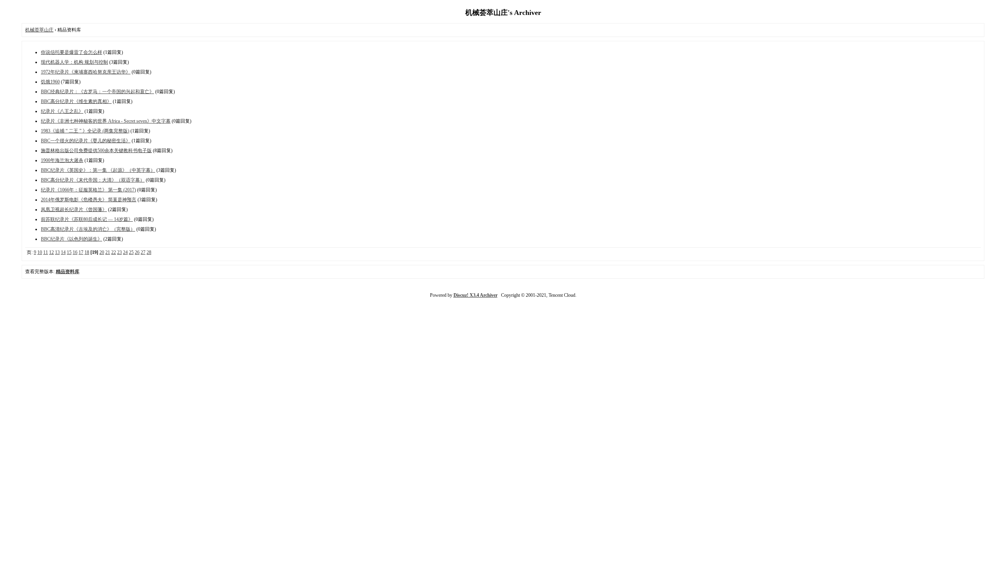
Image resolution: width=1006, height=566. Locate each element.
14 (63, 252)
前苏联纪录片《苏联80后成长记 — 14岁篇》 (87, 219)
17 (81, 252)
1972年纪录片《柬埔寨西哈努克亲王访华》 (85, 72)
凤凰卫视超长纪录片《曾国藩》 (74, 209)
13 (57, 252)
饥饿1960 (50, 82)
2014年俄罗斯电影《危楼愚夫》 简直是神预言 (88, 199)
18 (86, 252)
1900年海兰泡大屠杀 (62, 160)
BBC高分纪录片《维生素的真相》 (76, 101)
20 (101, 252)
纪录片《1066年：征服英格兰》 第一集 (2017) (88, 190)
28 (149, 252)
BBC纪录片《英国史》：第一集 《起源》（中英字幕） (98, 170)
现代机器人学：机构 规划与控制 (74, 62)
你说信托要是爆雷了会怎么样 (71, 52)
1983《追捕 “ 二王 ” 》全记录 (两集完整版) (85, 131)
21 (107, 252)
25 (131, 252)
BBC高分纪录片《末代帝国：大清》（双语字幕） (93, 180)
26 (137, 252)
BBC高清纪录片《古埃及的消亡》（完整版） (88, 229)
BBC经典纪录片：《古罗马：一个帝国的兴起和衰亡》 (97, 91)
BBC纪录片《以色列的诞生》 (71, 239)
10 (39, 252)
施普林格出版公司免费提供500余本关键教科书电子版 (96, 150)
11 (45, 252)
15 (69, 252)
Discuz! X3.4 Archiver (475, 295)
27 (143, 252)
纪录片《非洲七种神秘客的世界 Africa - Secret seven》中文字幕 (106, 121)
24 (125, 252)
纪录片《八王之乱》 (62, 111)
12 (51, 252)
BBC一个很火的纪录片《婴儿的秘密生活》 (85, 140)
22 (113, 252)
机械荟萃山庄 (39, 30)
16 (75, 252)
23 (119, 252)
